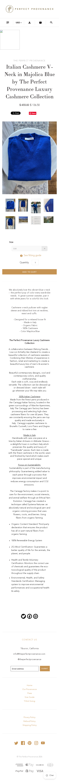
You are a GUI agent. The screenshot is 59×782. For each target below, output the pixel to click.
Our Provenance (29, 689)
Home (29, 685)
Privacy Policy (29, 717)
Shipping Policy (30, 725)
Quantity (24, 262)
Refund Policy (29, 721)
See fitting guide (29, 255)
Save (34, 113)
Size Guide (29, 697)
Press (29, 693)
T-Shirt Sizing (29, 701)
